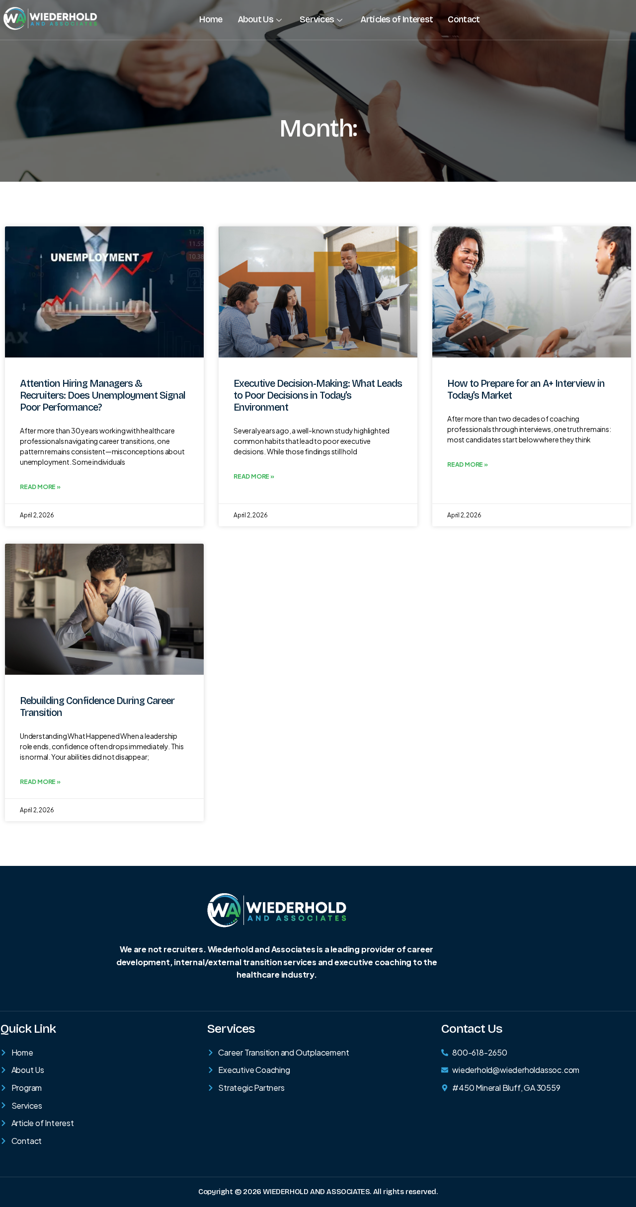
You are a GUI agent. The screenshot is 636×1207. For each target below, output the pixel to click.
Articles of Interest (396, 19)
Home (210, 19)
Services (317, 19)
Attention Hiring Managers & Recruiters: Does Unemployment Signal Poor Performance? (102, 395)
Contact (463, 19)
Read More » (40, 487)
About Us (255, 19)
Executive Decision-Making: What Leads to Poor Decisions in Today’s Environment (318, 395)
